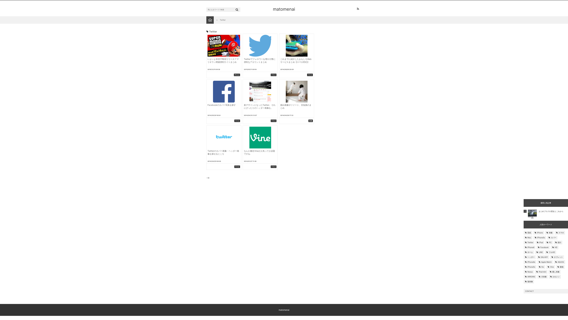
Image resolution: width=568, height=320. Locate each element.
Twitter (530, 242)
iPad (541, 242)
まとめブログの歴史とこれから (551, 211)
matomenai (284, 9)
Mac (529, 237)
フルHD (552, 252)
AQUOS (561, 262)
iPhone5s (541, 237)
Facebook (544, 247)
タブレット (558, 257)
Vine (552, 267)
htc (542, 267)
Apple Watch (546, 262)
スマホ (561, 233)
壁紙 (529, 233)
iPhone (540, 233)
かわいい (556, 277)
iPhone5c (531, 267)
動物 (561, 267)
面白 (559, 242)
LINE (541, 252)
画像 (550, 233)
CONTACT (529, 291)
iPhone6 (530, 247)
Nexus (530, 272)
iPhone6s (531, 262)
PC (550, 242)
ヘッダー (531, 257)
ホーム (530, 252)
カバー (553, 237)
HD (556, 247)
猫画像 (530, 281)
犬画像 (544, 277)
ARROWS (531, 277)
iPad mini (542, 272)
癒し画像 (555, 272)
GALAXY (544, 257)
